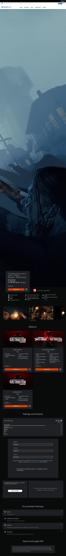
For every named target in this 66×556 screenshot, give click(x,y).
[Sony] (63, 2)
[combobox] (33, 444)
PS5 (8, 3)
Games (11, 3)
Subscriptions (38, 7)
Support (29, 3)
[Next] (63, 313)
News (25, 3)
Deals (32, 7)
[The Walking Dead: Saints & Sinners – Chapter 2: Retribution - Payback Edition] (15, 313)
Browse (44, 7)
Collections (26, 7)
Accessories (20, 3)
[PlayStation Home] (2, 3)
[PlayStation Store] (6, 7)
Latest (21, 7)
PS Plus (15, 3)
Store (5, 3)
